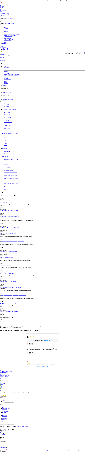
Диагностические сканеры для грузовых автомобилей (12, 34)
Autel (4, 137)
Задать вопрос (4, 85)
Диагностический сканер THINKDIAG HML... (7, 273)
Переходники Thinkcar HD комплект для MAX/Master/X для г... (9, 296)
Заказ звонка (2, 46)
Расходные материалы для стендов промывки (11, 178)
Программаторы (6, 77)
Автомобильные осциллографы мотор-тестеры (11, 159)
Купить (2, 207)
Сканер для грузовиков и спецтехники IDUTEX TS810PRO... (9, 210)
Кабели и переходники (7, 38)
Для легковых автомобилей (6, 406)
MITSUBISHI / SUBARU (7, 125)
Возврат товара (4, 418)
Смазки (5, 189)
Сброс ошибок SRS (7, 151)
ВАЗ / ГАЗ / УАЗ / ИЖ (7, 128)
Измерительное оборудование (8, 39)
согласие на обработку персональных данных (22, 426)
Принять (1, 452)
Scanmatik (5, 145)
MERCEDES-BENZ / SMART (8, 123)
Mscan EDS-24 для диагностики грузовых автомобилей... (9, 303)
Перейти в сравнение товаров (9, 23)
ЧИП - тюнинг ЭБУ (7, 37)
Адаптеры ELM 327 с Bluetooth (8, 104)
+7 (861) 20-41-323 (5, 400)
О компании (6, 28)
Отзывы (5, 69)
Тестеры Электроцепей (7, 167)
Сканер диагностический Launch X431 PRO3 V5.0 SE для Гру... (10, 227)
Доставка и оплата (3, 10)
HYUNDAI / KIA (6, 120)
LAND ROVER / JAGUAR (8, 122)
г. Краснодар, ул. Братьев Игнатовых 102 (6, 15)
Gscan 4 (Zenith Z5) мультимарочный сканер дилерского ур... (9, 311)
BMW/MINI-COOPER (7, 112)
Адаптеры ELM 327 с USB (8, 106)
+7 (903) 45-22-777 (3, 47)
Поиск (10, 55)
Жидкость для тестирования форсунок (9, 184)
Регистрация (2, 5)
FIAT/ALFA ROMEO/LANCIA (8, 115)
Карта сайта (4, 420)
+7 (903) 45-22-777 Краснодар (4, 13)
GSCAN (5, 140)
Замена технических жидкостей (8, 170)
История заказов (4, 416)
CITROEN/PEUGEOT (7, 114)
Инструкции (6, 42)
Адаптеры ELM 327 (7, 73)
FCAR (5, 138)
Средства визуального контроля (9, 162)
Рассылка (3, 417)
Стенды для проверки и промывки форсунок (10, 175)
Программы (5, 41)
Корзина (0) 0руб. (3, 60)
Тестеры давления (6, 165)
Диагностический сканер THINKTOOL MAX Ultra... (8, 281)
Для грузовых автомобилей (6, 407)
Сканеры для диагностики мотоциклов (10, 35)
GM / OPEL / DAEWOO (7, 117)
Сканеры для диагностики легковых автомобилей (11, 33)
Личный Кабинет (4, 415)
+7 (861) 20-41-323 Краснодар (4, 14)
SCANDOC (5, 143)
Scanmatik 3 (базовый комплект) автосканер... (7, 202)
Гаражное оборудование (7, 40)
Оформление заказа (3, 9)
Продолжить (2, 23)
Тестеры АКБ (6, 164)
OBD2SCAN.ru (2, 447)
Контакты (3, 44)
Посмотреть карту (3, 432)
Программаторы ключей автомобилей (9, 154)
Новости (1, 11)
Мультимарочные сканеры (8, 36)
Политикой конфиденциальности (48, 450)
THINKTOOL (6, 146)
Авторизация (2, 6)
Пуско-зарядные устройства (8, 173)
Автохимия (5, 81)
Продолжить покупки (3, 18)
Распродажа (5, 131)
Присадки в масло (6, 186)
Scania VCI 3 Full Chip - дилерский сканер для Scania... (8, 251)
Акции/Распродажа (5, 43)
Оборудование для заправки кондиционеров (10, 172)
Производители (4, 419)
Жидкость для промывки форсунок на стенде (11, 183)
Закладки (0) (2, 7)
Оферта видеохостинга (5, 421)
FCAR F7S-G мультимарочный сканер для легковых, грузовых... (10, 242)
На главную (2, 57)
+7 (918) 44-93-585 (5, 399)
